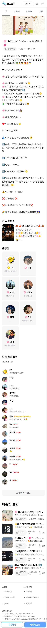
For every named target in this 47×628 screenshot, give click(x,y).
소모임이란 (9, 591)
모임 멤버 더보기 (23, 493)
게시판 (17, 11)
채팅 (41, 11)
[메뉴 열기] (42, 4)
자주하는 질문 (9, 597)
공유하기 (12, 625)
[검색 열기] (37, 4)
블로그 (7, 604)
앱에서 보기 (35, 625)
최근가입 (5, 362)
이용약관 (29, 591)
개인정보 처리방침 (32, 597)
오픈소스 (29, 604)
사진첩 (29, 11)
